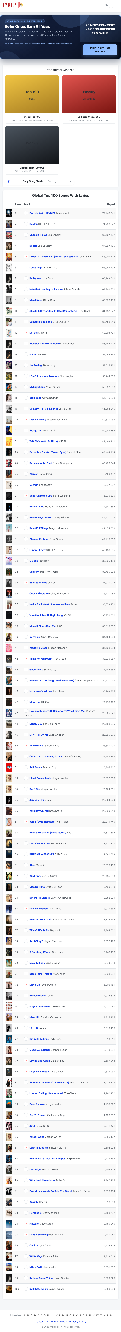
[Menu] (115, 5)
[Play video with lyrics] (26, 213)
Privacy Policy (77, 1321)
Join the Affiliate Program (100, 50)
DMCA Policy (59, 1321)
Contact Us (42, 1321)
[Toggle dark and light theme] (107, 5)
